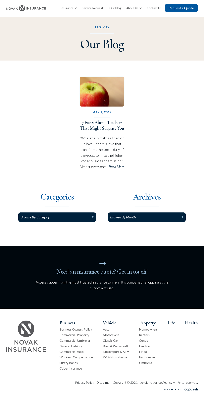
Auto (106, 329)
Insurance (67, 8)
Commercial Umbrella (75, 340)
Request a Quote (181, 8)
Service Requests (93, 8)
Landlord (145, 346)
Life (171, 323)
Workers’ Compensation (76, 357)
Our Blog (115, 8)
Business (67, 323)
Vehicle (109, 323)
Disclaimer (103, 382)
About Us (132, 8)
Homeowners (148, 329)
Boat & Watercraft (115, 346)
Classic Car (110, 340)
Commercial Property (74, 335)
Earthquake (147, 357)
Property (147, 323)
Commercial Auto (72, 351)
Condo (143, 340)
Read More (116, 166)
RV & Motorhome (115, 357)
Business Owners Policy (76, 329)
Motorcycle (111, 335)
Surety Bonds (69, 362)
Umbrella (145, 362)
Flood (143, 351)
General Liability (71, 346)
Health (191, 323)
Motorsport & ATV (116, 351)
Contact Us (154, 8)
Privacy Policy (84, 382)
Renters (144, 335)
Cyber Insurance (71, 368)
